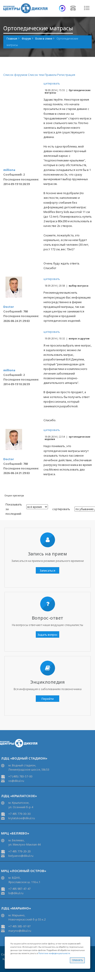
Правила (51, 75)
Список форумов (15, 75)
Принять (77, 960)
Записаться (47, 570)
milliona (9, 170)
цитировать (52, 83)
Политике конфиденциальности (54, 953)
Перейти (48, 699)
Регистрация (66, 75)
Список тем (36, 75)
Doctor (8, 307)
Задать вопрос (48, 635)
